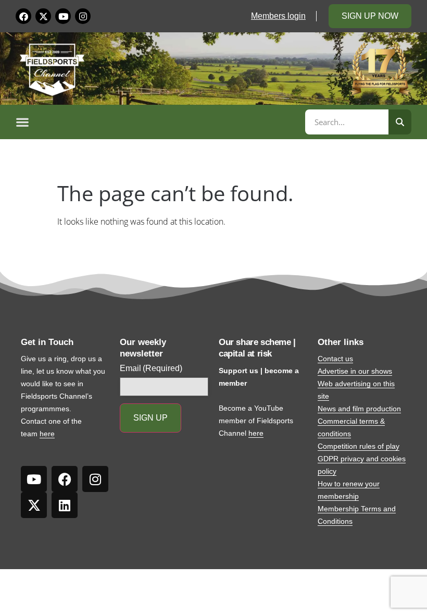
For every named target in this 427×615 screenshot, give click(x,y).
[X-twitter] (43, 16)
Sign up (150, 417)
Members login (278, 15)
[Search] (399, 121)
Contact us (335, 358)
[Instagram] (83, 16)
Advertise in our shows (355, 371)
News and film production (359, 408)
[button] (159, 122)
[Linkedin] (65, 505)
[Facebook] (23, 16)
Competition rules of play (358, 446)
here (47, 433)
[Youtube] (63, 16)
